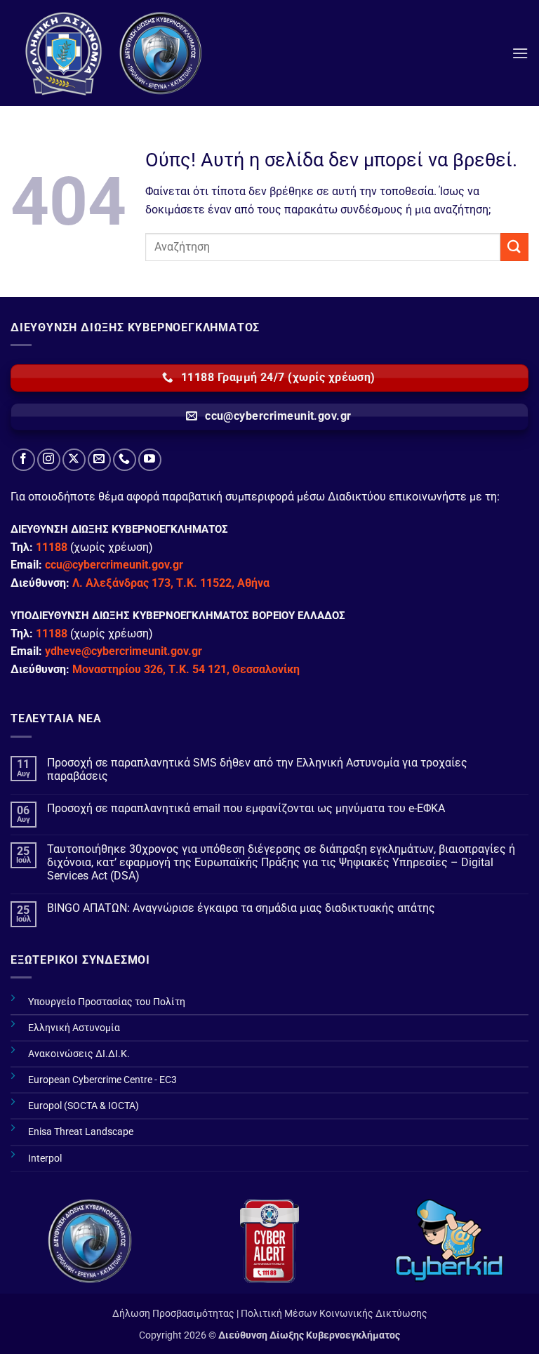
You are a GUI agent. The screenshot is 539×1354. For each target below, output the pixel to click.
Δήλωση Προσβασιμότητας (173, 1314)
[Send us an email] (99, 460)
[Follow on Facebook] (23, 460)
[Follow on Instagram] (48, 460)
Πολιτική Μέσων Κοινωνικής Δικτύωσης (334, 1314)
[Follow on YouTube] (149, 460)
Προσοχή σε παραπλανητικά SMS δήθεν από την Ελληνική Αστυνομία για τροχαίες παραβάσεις (257, 769)
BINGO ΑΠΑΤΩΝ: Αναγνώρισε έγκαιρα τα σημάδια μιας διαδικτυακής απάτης (241, 908)
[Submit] (514, 246)
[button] (520, 53)
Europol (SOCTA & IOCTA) (83, 1106)
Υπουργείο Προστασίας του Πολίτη (106, 1002)
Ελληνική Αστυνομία (74, 1028)
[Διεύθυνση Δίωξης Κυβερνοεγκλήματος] (116, 53)
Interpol (45, 1158)
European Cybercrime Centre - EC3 (102, 1080)
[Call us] (124, 460)
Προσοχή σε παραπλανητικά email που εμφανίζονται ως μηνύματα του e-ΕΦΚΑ (246, 808)
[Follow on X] (74, 460)
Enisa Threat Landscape (80, 1132)
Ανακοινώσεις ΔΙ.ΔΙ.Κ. (79, 1054)
